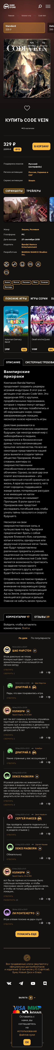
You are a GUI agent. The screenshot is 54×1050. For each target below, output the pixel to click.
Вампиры (8, 287)
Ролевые (34, 229)
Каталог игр (26, 16)
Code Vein (42, 16)
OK (27, 1042)
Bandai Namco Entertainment (29, 245)
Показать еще (27, 934)
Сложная (44, 282)
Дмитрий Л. (23, 687)
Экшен (25, 229)
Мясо (35, 282)
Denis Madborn (23, 776)
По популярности (40, 638)
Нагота (16, 282)
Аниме (7, 282)
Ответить (8, 670)
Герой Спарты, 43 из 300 (22, 715)
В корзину (41, 146)
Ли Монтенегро (23, 913)
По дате (23, 638)
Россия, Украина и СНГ (38, 173)
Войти (26, 628)
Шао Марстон (22, 650)
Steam (31, 180)
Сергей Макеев (25, 818)
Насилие (26, 282)
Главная (11, 16)
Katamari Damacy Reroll (13, 340)
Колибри (18, 711)
